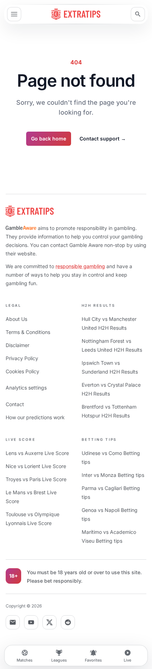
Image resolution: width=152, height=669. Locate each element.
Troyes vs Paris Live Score (36, 479)
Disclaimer (17, 345)
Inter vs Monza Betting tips (113, 475)
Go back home (48, 138)
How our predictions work (35, 417)
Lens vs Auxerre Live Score (37, 453)
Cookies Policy (22, 371)
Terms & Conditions (28, 332)
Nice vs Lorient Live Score (36, 466)
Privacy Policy (22, 358)
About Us (16, 319)
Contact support (103, 138)
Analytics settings (26, 388)
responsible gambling (80, 266)
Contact (15, 404)
